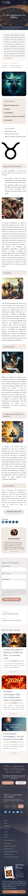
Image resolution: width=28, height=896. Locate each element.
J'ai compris (14, 891)
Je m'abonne (14, 463)
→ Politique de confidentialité (9, 888)
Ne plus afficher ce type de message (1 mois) (14, 467)
